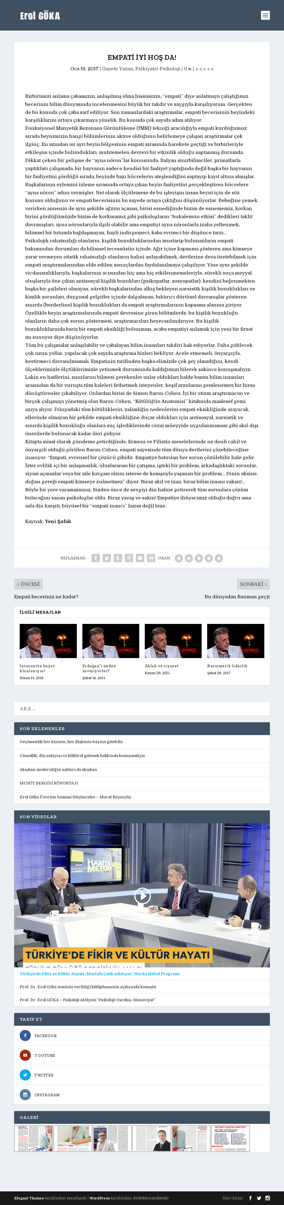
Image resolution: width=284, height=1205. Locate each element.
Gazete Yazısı (117, 68)
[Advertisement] (115, 1171)
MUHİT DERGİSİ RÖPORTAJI (49, 783)
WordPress (100, 1198)
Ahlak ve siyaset (162, 666)
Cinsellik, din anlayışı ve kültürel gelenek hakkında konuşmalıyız (82, 755)
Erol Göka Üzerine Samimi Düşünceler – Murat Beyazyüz (75, 797)
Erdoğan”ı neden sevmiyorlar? (99, 668)
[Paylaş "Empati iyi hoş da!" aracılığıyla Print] (151, 558)
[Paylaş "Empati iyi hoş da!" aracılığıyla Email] (140, 558)
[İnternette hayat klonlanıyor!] (48, 641)
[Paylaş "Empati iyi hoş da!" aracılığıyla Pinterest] (129, 558)
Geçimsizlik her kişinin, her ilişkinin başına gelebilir (71, 742)
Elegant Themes (29, 1198)
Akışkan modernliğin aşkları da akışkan (58, 769)
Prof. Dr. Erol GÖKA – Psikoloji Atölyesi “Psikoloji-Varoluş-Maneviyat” (87, 1000)
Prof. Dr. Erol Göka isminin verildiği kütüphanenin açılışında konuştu (88, 987)
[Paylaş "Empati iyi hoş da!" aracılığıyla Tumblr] (117, 558)
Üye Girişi (232, 1198)
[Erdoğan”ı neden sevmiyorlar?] (110, 641)
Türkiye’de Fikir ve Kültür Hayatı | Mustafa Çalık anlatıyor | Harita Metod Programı (100, 974)
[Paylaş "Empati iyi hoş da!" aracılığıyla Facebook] (95, 558)
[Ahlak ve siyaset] (173, 641)
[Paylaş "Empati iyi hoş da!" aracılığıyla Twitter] (106, 558)
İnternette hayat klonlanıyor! (37, 668)
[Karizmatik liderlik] (235, 641)
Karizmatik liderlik (227, 666)
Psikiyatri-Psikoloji (157, 68)
